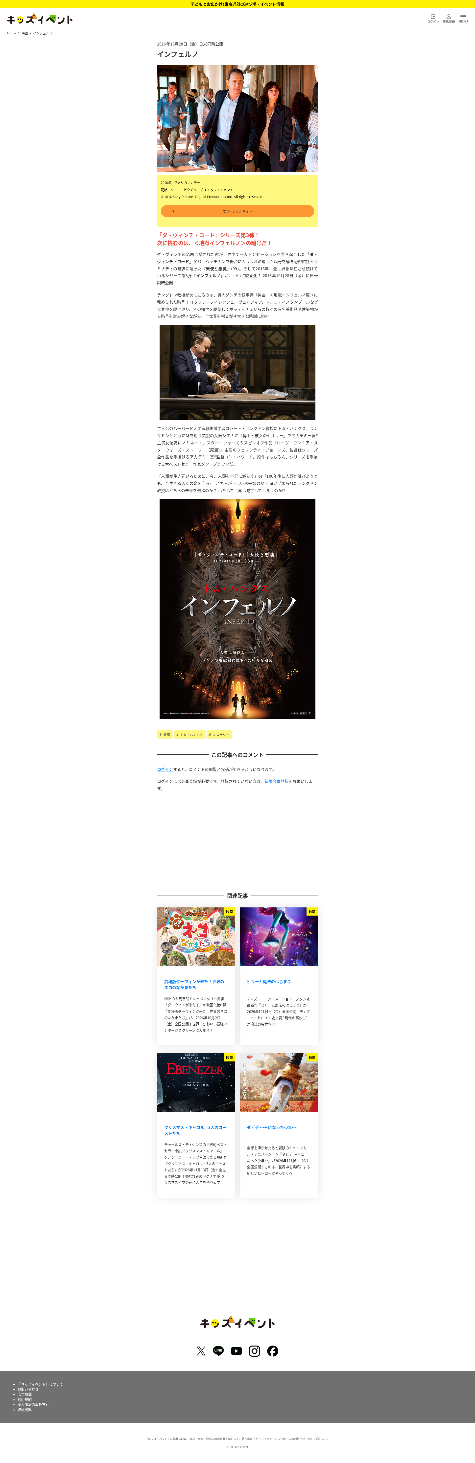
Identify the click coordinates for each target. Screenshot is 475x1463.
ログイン (165, 769)
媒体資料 (25, 1409)
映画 (166, 734)
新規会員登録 (276, 781)
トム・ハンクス (191, 734)
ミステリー (220, 734)
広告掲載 (25, 1394)
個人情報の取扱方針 (33, 1404)
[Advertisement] (237, 841)
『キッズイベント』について (40, 1384)
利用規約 (25, 1399)
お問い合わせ (28, 1389)
